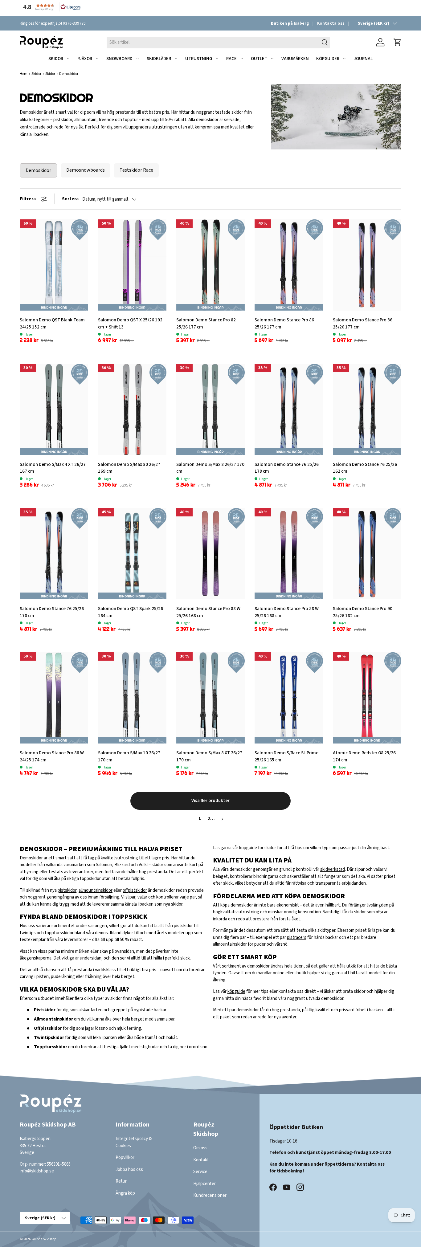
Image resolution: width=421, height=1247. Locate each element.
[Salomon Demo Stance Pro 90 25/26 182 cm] (367, 553)
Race (231, 58)
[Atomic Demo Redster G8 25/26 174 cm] (367, 698)
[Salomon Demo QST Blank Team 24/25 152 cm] (54, 265)
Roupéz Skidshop (43, 1239)
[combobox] (218, 42)
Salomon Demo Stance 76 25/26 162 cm (365, 468)
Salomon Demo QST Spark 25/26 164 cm (130, 612)
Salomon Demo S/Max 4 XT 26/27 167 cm (53, 468)
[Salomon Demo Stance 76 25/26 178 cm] (289, 409)
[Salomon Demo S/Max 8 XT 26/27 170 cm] (210, 698)
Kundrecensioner (210, 1195)
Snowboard (119, 58)
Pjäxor (84, 58)
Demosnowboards (85, 170)
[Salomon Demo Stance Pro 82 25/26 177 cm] (210, 265)
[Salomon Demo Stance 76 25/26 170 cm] (54, 553)
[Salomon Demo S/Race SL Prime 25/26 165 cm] (289, 698)
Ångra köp (125, 1193)
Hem (23, 73)
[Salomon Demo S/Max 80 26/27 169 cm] (132, 409)
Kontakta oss (331, 23)
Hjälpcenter (204, 1183)
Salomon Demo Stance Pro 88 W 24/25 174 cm (52, 756)
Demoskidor (38, 170)
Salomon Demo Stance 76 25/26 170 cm (52, 612)
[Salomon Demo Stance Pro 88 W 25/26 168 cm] (210, 553)
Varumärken (295, 58)
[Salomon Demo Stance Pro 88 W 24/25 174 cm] (54, 698)
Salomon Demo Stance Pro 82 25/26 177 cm (206, 323)
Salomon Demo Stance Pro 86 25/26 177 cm (284, 323)
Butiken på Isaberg (290, 23)
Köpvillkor (125, 1157)
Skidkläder (159, 58)
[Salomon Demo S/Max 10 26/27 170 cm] (132, 698)
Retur (121, 1181)
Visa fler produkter (210, 800)
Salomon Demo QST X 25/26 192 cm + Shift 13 (130, 323)
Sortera (70, 199)
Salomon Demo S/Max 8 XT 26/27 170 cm (209, 756)
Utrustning (198, 58)
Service (200, 1171)
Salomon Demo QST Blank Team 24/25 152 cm (52, 323)
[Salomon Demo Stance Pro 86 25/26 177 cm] (289, 265)
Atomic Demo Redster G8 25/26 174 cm (364, 756)
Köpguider (327, 58)
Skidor (55, 58)
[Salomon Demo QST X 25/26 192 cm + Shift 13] (132, 265)
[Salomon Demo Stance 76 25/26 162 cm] (367, 409)
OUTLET (259, 58)
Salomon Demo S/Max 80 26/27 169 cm (129, 468)
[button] (50, 7)
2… (211, 818)
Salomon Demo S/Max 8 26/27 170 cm (210, 468)
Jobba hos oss (129, 1169)
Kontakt (201, 1160)
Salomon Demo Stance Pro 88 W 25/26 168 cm (208, 612)
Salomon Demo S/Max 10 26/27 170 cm (129, 756)
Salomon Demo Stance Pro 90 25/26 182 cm (362, 612)
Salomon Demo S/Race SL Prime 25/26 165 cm (286, 756)
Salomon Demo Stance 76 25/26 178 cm (287, 468)
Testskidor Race (136, 170)
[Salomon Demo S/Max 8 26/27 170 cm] (210, 409)
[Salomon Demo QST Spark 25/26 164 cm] (132, 553)
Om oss (200, 1148)
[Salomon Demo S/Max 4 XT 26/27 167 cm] (54, 409)
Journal (363, 58)
